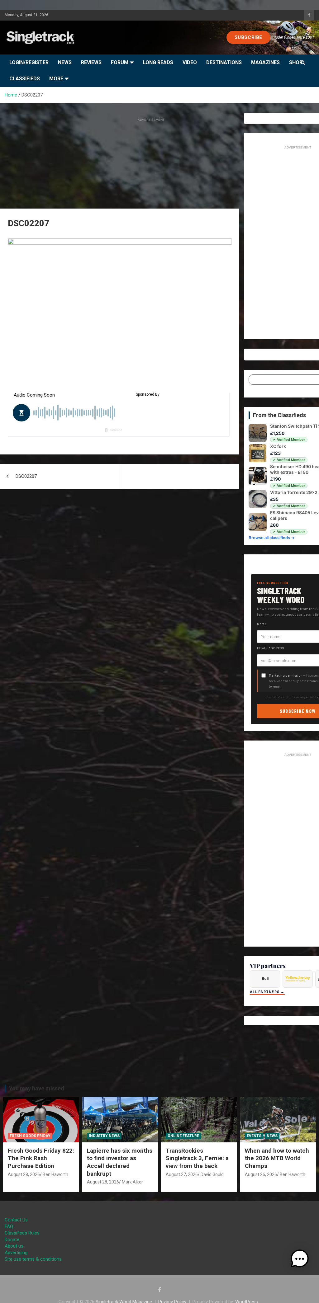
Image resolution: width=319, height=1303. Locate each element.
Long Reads (158, 62)
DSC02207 (26, 476)
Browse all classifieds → (272, 537)
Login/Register (29, 62)
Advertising (16, 1252)
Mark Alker (132, 1181)
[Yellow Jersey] (298, 979)
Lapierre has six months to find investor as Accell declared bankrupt (119, 1162)
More (56, 79)
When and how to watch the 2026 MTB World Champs (277, 1158)
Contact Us (16, 1220)
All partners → (267, 992)
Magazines (265, 62)
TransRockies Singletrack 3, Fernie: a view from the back (197, 1158)
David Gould (212, 1174)
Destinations (224, 62)
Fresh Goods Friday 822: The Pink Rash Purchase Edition (41, 1158)
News (65, 62)
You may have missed (36, 1088)
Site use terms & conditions (33, 1259)
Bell (265, 978)
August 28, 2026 (24, 1174)
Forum (119, 62)
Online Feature (183, 1136)
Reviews (91, 62)
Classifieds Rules (22, 1233)
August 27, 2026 (182, 1174)
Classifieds (24, 79)
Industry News (104, 1136)
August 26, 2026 (261, 1174)
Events (254, 1136)
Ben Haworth (55, 1174)
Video (190, 62)
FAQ (9, 1226)
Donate (12, 1239)
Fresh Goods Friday (30, 1136)
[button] (300, 1259)
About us (14, 1246)
